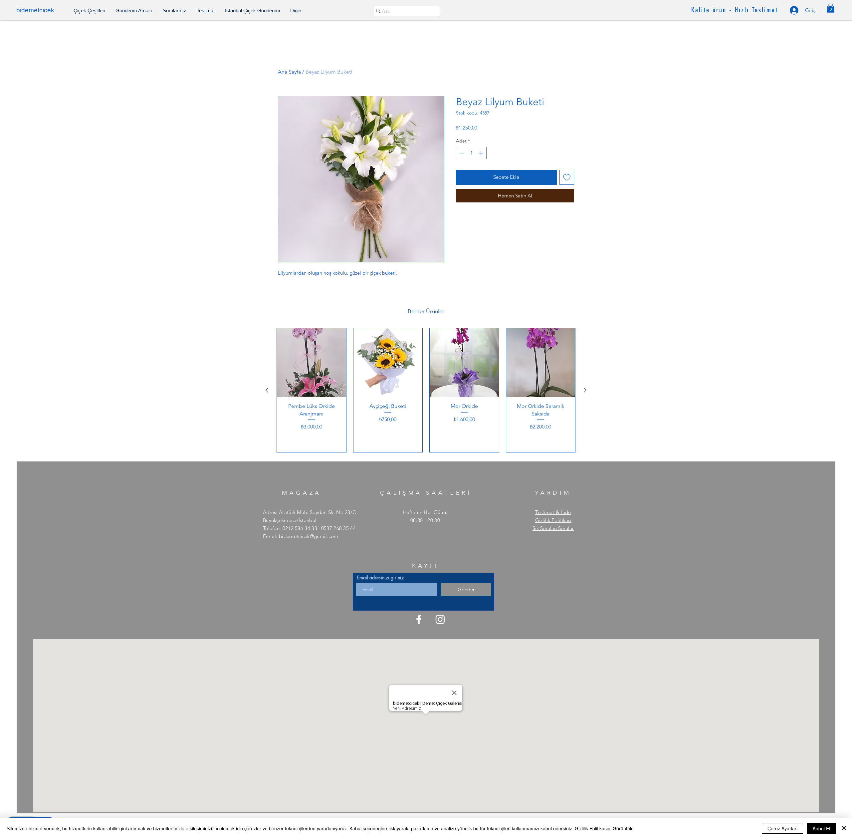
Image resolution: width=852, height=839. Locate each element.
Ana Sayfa (289, 72)
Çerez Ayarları (782, 828)
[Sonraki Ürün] (585, 390)
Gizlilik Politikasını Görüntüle (604, 828)
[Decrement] (461, 153)
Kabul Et (821, 828)
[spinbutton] (471, 153)
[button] (830, 8)
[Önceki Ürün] (267, 390)
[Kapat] (844, 828)
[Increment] (481, 153)
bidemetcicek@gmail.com (308, 536)
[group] (426, 390)
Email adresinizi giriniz (380, 577)
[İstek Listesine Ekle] (566, 177)
